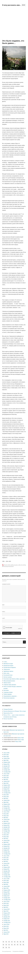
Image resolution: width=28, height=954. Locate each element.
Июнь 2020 (6, 882)
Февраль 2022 (7, 844)
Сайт (3, 618)
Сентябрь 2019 (7, 899)
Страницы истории (8, 692)
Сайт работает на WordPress (18, 951)
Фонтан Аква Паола (8, 718)
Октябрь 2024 (7, 791)
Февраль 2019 (7, 913)
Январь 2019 (6, 915)
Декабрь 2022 (7, 827)
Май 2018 (6, 930)
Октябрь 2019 (7, 897)
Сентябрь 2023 (7, 810)
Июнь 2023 (6, 815)
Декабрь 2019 (7, 894)
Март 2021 (6, 865)
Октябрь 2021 (7, 852)
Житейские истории (8, 663)
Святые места (7, 669)
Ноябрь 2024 (6, 789)
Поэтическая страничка (9, 698)
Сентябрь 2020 (7, 876)
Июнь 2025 (6, 777)
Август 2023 (6, 812)
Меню (23, 5)
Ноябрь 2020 (6, 873)
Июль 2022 (6, 834)
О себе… (6, 661)
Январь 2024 (6, 806)
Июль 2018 (6, 926)
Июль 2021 (6, 857)
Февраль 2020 (7, 890)
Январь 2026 (6, 764)
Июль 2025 (6, 775)
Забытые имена (7, 682)
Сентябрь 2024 (7, 792)
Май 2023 (6, 817)
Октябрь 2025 (7, 770)
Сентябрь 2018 (7, 922)
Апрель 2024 (6, 800)
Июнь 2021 (6, 859)
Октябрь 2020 (7, 874)
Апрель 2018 (6, 932)
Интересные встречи (8, 665)
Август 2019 (6, 901)
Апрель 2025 (6, 781)
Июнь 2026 (6, 756)
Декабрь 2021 (7, 848)
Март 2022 (6, 842)
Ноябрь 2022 (6, 829)
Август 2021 (6, 855)
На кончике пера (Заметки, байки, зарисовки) (14, 679)
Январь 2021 (6, 869)
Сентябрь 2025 (7, 771)
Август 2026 (6, 752)
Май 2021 (6, 861)
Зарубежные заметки (8, 671)
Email (3, 611)
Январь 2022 (6, 846)
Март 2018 (6, 934)
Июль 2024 (6, 794)
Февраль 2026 (7, 762)
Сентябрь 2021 (7, 853)
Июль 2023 (6, 813)
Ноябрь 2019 (6, 895)
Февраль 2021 (7, 867)
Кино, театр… (7, 673)
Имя (3, 604)
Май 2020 (6, 884)
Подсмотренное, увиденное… (10, 696)
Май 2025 (6, 779)
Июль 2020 (6, 880)
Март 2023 (6, 821)
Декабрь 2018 (7, 916)
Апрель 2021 (6, 863)
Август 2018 (6, 924)
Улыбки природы (8, 694)
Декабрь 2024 (7, 787)
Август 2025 (6, 773)
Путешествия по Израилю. (10, 667)
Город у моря (21, 737)
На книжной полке (8, 675)
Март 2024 (6, 802)
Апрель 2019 (6, 909)
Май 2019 (6, 907)
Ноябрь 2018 (6, 918)
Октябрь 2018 (7, 920)
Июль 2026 (6, 754)
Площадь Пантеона (8, 709)
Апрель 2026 (6, 758)
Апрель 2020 (6, 886)
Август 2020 (6, 878)
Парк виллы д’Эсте (8, 713)
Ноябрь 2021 (6, 850)
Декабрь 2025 (7, 766)
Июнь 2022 (6, 836)
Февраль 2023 (7, 823)
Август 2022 (6, 833)
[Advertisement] (14, 25)
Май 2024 (6, 798)
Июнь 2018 (6, 928)
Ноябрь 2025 (6, 768)
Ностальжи (6, 690)
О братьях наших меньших (10, 684)
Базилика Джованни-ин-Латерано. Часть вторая (15, 711)
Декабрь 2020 (7, 871)
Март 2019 (6, 911)
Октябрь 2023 (7, 808)
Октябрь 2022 (7, 831)
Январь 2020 (6, 892)
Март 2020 (6, 888)
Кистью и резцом (8, 677)
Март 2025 (6, 783)
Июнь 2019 (6, 905)
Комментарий (6, 584)
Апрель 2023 (6, 819)
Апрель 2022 (6, 840)
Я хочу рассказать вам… (11, 5)
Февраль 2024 (7, 804)
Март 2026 (6, 760)
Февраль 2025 (7, 785)
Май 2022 (6, 838)
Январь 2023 (6, 825)
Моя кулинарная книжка (9, 680)
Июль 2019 (6, 903)
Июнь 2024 (6, 796)
